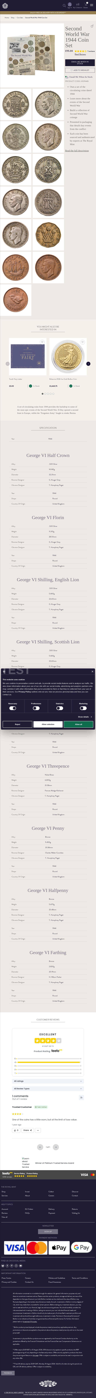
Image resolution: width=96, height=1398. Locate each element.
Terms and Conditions (80, 1278)
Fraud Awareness (54, 1282)
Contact (75, 1195)
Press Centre (6, 1278)
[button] (92, 5)
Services (5, 1195)
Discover (75, 1191)
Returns (75, 1209)
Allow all (78, 724)
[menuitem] (64, 5)
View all (4, 1217)
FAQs (27, 1213)
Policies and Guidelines (56, 1278)
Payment (51, 1213)
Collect (51, 1191)
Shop (12, 17)
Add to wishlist (81, 70)
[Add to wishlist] (42, 342)
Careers (51, 1195)
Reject (17, 724)
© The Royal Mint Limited (14, 1392)
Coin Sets (20, 17)
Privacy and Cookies (9, 1282)
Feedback (8, 1373)
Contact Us (29, 1282)
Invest (27, 1191)
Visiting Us (76, 1213)
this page (35, 1355)
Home (7, 17)
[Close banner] (92, 671)
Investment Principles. (30, 1321)
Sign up (48, 1231)
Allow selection (48, 724)
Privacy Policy (24, 692)
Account (5, 1209)
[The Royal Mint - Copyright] (5, 5)
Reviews (5, 1213)
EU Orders (29, 1209)
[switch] (36, 708)
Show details (83, 717)
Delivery (51, 1209)
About (27, 1195)
